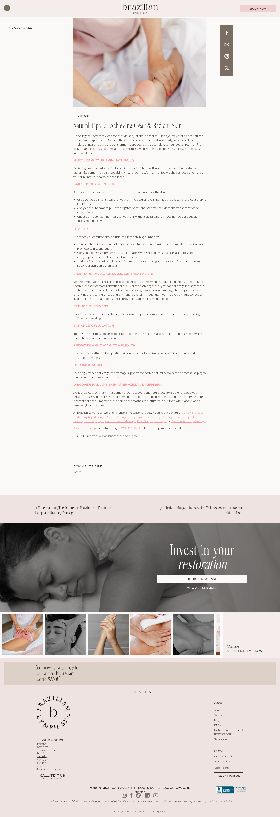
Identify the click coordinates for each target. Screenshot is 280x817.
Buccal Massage (116, 417)
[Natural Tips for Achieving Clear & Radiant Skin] (139, 62)
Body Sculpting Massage (89, 417)
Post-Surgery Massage (151, 421)
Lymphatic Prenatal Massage (117, 421)
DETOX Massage (192, 412)
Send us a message (85, 428)
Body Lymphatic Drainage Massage (151, 417)
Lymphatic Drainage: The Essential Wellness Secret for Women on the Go (201, 510)
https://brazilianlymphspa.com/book (115, 435)
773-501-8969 (130, 428)
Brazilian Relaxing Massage (188, 421)
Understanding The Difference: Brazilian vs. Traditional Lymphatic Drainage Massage (73, 510)
